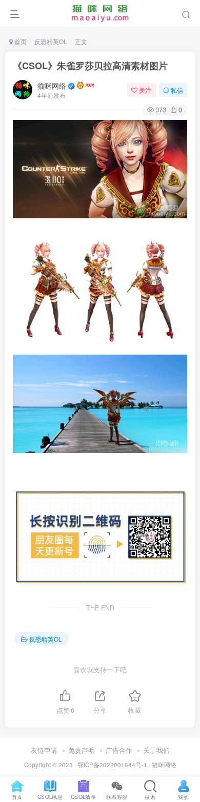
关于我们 (156, 750)
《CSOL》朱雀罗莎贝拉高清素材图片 (90, 65)
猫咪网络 (51, 85)
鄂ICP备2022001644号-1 (112, 764)
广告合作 (119, 750)
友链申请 (44, 750)
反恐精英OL (50, 41)
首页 (20, 41)
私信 (177, 90)
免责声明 (81, 750)
